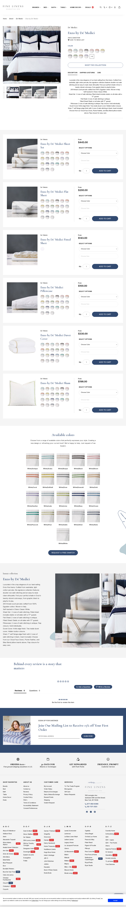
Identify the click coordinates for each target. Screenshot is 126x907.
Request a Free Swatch (63, 553)
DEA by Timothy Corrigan (28, 844)
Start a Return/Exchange (52, 794)
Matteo (66, 861)
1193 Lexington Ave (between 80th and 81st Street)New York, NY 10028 (95, 797)
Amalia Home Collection (10, 847)
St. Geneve (109, 852)
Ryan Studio (89, 865)
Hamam (46, 840)
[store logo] (13, 7)
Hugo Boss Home (49, 852)
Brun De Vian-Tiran (9, 872)
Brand (11, 18)
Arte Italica (6, 857)
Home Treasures (49, 846)
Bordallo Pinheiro (8, 868)
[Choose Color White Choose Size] (98, 252)
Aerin (4, 836)
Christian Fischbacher (7, 879)
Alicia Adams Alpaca (7, 843)
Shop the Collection (95, 65)
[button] (104, 7)
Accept (115, 900)
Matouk (66, 857)
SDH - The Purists (111, 843)
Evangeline (27, 858)
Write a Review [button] (104, 687)
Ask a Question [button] (84, 687)
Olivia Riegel (89, 833)
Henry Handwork (49, 843)
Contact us (26, 789)
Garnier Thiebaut (49, 831)
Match (66, 854)
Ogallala (87, 830)
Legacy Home (69, 842)
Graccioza (47, 837)
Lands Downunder (70, 830)
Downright (26, 852)
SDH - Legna (110, 840)
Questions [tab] (33, 691)
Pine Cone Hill (89, 851)
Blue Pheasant (7, 863)
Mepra (66, 864)
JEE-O (46, 858)
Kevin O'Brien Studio (50, 870)
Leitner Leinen (69, 839)
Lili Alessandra (69, 851)
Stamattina (109, 855)
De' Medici (19, 18)
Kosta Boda (47, 873)
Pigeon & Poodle (90, 845)
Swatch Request (49, 803)
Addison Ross (7, 833)
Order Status (48, 789)
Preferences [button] (75, 900)
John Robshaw (49, 861)
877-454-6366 (92, 804)
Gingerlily (47, 834)
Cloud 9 (5, 883)
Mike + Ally (68, 867)
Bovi (4, 866)
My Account (48, 786)
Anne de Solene (8, 854)
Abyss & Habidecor (9, 830)
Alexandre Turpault (9, 839)
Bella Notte (6, 860)
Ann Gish (6, 850)
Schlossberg (110, 834)
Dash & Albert (27, 831)
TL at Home (109, 861)
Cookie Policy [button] (34, 900)
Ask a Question (74, 38)
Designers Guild (28, 848)
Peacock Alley (89, 839)
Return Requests (69, 794)
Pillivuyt (87, 848)
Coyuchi (5, 889)
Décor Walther (28, 834)
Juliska (46, 864)
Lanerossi (67, 833)
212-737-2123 (92, 807)
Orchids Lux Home (91, 836)
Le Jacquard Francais (71, 845)
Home (5, 18)
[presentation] (74, 73)
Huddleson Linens (50, 849)
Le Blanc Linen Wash (71, 836)
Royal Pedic (89, 862)
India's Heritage (49, 855)
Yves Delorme (110, 864)
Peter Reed (88, 842)
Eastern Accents (28, 855)
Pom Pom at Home (91, 854)
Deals (88, 7)
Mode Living (68, 873)
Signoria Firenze (111, 849)
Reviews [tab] (18, 691)
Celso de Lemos (8, 875)
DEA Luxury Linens (29, 840)
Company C (7, 886)
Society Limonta (111, 858)
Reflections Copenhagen (89, 858)
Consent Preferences (30, 808)
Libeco (66, 848)
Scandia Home (110, 830)
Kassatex (47, 867)
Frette (25, 861)
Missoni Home (69, 870)
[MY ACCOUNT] (115, 7)
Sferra (108, 846)
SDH (107, 837)
